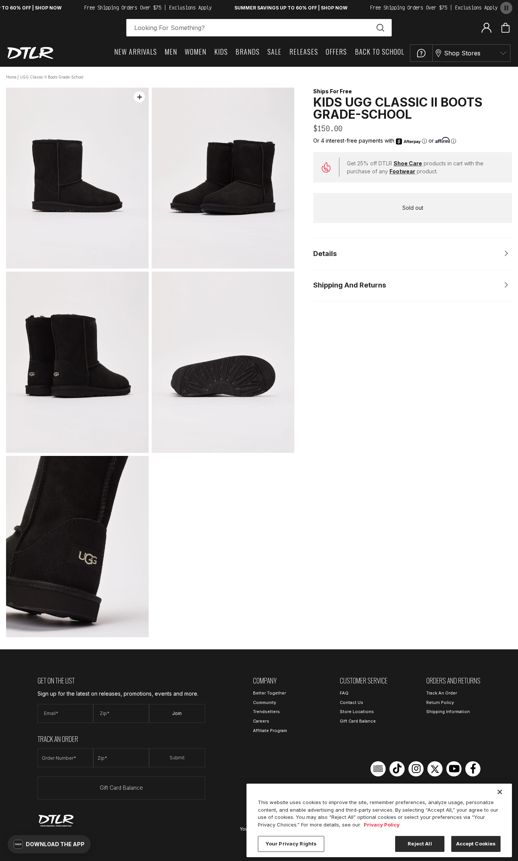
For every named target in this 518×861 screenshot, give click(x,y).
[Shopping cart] (505, 28)
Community (264, 702)
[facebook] (472, 768)
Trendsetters (266, 711)
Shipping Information (448, 711)
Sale (274, 52)
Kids (221, 52)
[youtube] (453, 768)
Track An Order (441, 693)
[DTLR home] (30, 53)
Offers (336, 52)
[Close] (499, 792)
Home (11, 77)
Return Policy (440, 702)
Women (195, 52)
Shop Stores (462, 53)
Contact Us (351, 702)
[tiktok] (397, 768)
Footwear (402, 171)
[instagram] (416, 768)
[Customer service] (421, 53)
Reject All (420, 844)
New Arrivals (135, 52)
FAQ (344, 693)
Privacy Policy (382, 825)
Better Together (269, 693)
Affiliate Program (270, 730)
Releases (303, 52)
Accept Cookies (476, 844)
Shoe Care (408, 163)
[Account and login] (486, 27)
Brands (247, 52)
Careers (261, 721)
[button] (49, 844)
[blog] (378, 768)
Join (177, 713)
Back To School (379, 52)
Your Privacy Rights (291, 844)
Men (171, 52)
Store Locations (357, 711)
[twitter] (435, 768)
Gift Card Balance (121, 787)
